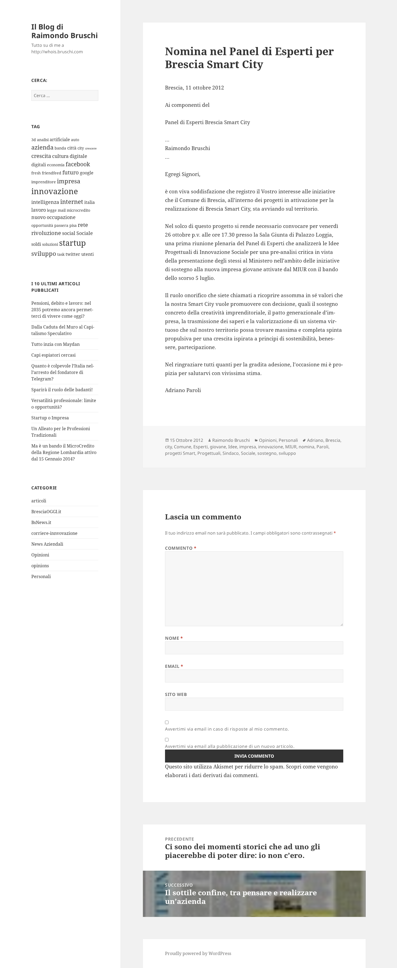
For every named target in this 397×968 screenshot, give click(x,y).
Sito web (176, 694)
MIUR (291, 447)
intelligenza (45, 202)
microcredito (78, 210)
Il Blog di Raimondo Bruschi (64, 31)
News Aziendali (47, 544)
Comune (182, 447)
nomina (306, 447)
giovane (218, 447)
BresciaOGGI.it (46, 512)
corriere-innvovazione (54, 533)
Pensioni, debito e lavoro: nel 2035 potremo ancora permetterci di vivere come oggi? (62, 309)
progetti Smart (180, 453)
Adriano (315, 440)
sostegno (267, 453)
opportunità (42, 225)
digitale (78, 156)
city (81, 148)
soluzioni (50, 244)
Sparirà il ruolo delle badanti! (62, 390)
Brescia (332, 440)
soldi (36, 244)
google (86, 173)
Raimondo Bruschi (231, 440)
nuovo (38, 217)
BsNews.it (41, 522)
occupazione (61, 217)
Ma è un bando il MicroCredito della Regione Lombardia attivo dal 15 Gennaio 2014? (63, 452)
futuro (70, 172)
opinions (40, 566)
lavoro (38, 210)
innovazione (54, 191)
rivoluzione (46, 233)
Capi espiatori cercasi (53, 355)
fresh (36, 172)
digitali (38, 165)
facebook (78, 164)
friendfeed (51, 172)
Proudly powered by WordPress (198, 953)
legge (52, 210)
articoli (38, 501)
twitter (73, 254)
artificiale (60, 139)
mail (62, 210)
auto (75, 139)
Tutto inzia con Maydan (55, 344)
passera (61, 225)
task (61, 254)
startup (72, 242)
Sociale (84, 233)
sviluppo (43, 253)
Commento (180, 548)
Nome (174, 638)
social (68, 233)
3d (33, 139)
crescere (91, 148)
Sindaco (231, 453)
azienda (42, 147)
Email (174, 666)
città (71, 148)
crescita (41, 156)
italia (89, 202)
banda (60, 148)
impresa (68, 181)
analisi (43, 139)
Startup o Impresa (50, 418)
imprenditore (43, 181)
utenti (87, 254)
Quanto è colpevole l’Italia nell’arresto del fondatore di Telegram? (62, 372)
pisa (73, 225)
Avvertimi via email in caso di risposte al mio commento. (227, 729)
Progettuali (208, 453)
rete (83, 224)
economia (56, 164)
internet (71, 201)
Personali (41, 576)
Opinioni (40, 555)
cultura (60, 156)
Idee (232, 447)
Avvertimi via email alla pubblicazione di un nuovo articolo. (229, 746)
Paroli (322, 447)
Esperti (200, 447)
